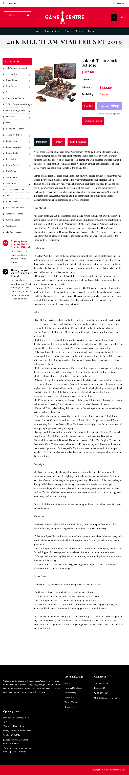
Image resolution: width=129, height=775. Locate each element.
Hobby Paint (11, 141)
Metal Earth (11, 177)
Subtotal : (87, 87)
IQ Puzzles (11, 159)
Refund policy (70, 707)
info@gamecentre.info (107, 698)
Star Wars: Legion (14, 232)
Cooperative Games (15, 98)
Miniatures (11, 183)
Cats (8, 92)
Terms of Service (71, 702)
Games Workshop (14, 134)
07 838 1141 (11, 3)
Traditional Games (14, 213)
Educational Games (15, 128)
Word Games (11, 226)
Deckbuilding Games (15, 110)
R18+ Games (12, 201)
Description (41, 142)
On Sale (9, 195)
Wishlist (120, 3)
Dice (8, 122)
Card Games (11, 86)
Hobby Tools (12, 153)
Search (67, 683)
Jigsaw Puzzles (12, 165)
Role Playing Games (15, 207)
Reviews (58, 142)
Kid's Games (11, 171)
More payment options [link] (109, 113)
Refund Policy (70, 697)
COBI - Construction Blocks (19, 104)
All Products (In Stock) (16, 68)
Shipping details (78, 142)
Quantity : (87, 79)
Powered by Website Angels (113, 770)
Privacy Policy (70, 693)
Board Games (12, 80)
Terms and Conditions (73, 688)
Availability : (88, 94)
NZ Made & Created (15, 189)
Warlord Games (13, 219)
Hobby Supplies (13, 147)
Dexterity (10, 116)
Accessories (11, 74)
